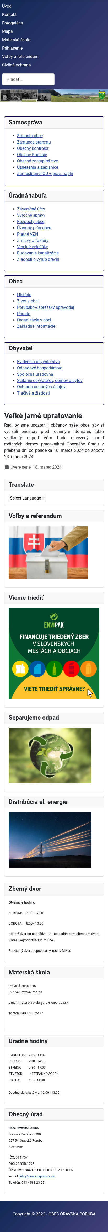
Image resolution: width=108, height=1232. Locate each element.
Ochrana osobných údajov (41, 386)
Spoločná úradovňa (35, 374)
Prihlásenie (12, 48)
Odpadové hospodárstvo (39, 367)
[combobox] (28, 79)
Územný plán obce (34, 227)
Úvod (7, 6)
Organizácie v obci (34, 319)
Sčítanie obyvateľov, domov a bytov (50, 380)
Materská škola (16, 39)
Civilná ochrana (16, 64)
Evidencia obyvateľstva (38, 361)
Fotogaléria (12, 22)
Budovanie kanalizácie (38, 253)
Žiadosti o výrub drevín (38, 259)
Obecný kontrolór (32, 148)
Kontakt (9, 14)
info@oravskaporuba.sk (37, 1176)
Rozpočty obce (30, 221)
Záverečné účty (31, 208)
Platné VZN (27, 234)
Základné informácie (36, 326)
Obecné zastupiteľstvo (37, 160)
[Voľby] (48, 552)
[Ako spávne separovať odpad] (50, 755)
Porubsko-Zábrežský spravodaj (45, 307)
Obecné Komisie (32, 154)
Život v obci (28, 301)
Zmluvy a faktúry (32, 240)
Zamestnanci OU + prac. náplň (45, 173)
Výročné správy (31, 215)
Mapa (7, 31)
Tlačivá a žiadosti (33, 393)
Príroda (23, 313)
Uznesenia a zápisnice (37, 167)
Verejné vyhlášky (32, 246)
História (24, 294)
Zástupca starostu (34, 142)
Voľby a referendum (20, 56)
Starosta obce (30, 135)
